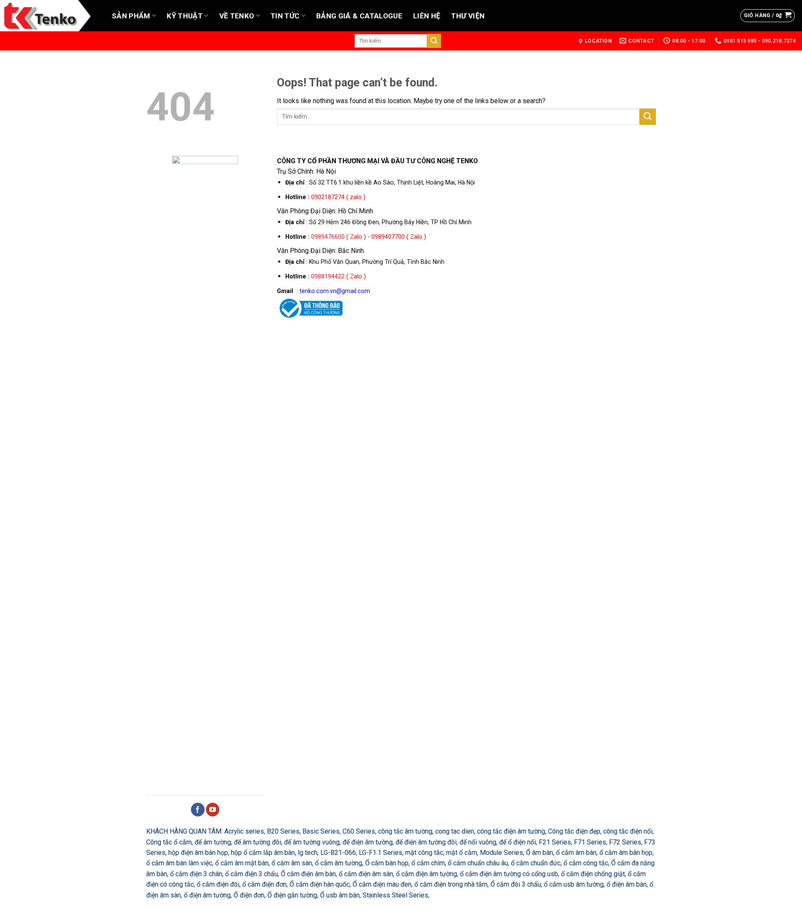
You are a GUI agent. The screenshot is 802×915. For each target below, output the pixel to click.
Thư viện (468, 16)
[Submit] (434, 41)
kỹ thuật (185, 16)
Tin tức (285, 16)
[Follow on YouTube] (213, 809)
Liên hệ (426, 16)
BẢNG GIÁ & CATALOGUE (359, 16)
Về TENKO (236, 16)
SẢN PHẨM (131, 16)
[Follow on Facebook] (198, 809)
